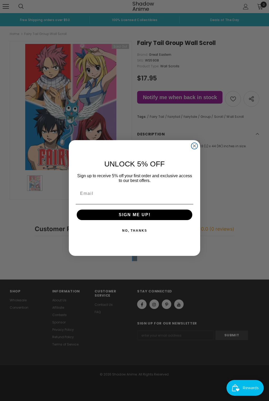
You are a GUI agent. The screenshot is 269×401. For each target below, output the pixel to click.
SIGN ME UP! (135, 214)
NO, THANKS (134, 230)
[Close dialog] (194, 146)
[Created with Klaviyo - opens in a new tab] (134, 258)
